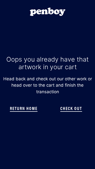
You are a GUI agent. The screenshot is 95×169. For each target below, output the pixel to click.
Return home (23, 108)
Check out (71, 108)
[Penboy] (47, 11)
